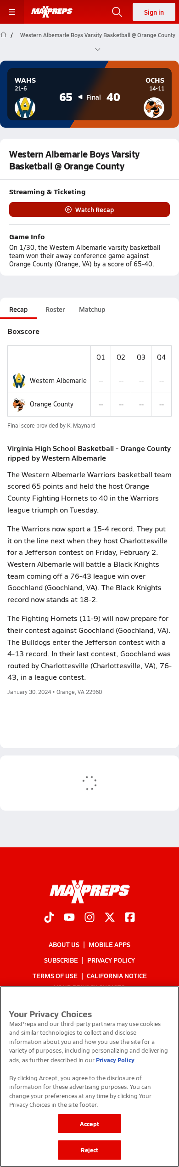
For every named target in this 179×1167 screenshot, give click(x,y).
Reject (90, 1149)
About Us (64, 944)
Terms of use (55, 975)
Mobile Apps (109, 944)
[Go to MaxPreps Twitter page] (109, 917)
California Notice (117, 975)
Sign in (154, 12)
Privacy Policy (111, 959)
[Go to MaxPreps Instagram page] (89, 917)
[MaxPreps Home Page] (3, 42)
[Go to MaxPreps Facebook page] (129, 917)
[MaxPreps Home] (52, 12)
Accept (89, 1123)
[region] (89, 1076)
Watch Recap (94, 209)
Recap (18, 309)
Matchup (92, 309)
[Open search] (117, 12)
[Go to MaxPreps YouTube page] (69, 917)
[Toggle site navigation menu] (12, 12)
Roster (55, 309)
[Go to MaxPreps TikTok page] (49, 917)
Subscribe (61, 959)
